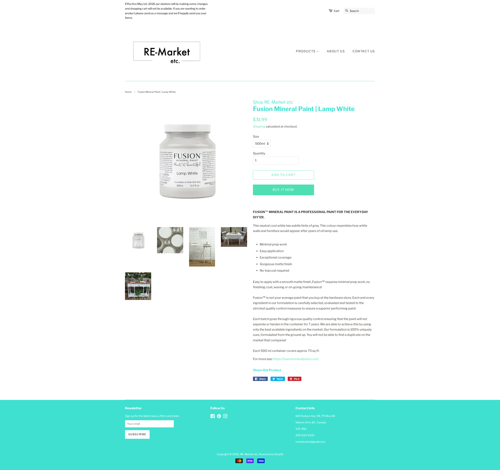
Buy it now (283, 190)
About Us (336, 51)
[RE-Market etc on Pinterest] (219, 416)
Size (256, 136)
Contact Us (364, 51)
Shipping (259, 126)
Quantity (259, 153)
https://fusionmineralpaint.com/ (296, 359)
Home (128, 91)
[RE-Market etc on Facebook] (212, 416)
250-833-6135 (305, 435)
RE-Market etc (249, 454)
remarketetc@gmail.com (310, 441)
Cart (336, 10)
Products (306, 51)
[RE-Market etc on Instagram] (225, 416)
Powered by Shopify (271, 454)
